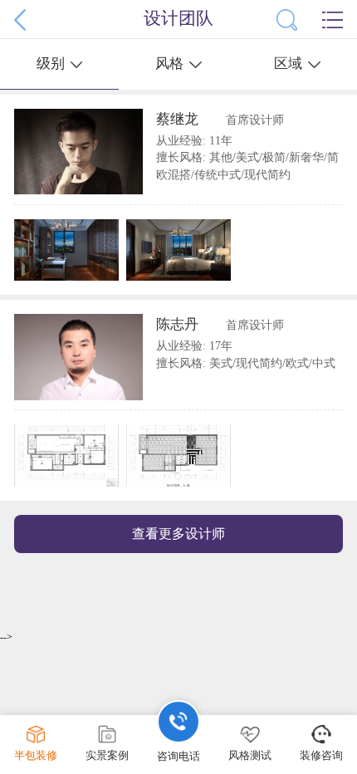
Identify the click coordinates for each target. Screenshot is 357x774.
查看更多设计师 (178, 534)
